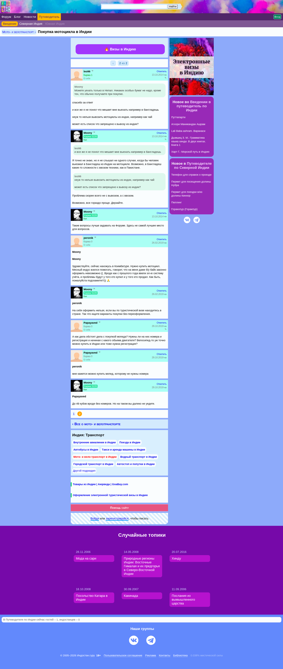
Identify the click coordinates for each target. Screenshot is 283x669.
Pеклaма (150, 655)
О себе (87, 78)
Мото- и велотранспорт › (19, 32)
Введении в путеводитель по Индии (194, 106)
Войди (95, 518)
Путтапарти (178, 117)
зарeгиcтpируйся (117, 518)
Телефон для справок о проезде (191, 174)
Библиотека (180, 655)
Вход (277, 16)
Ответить (162, 71)
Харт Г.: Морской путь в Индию (190, 151)
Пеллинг (176, 202)
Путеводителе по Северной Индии (193, 165)
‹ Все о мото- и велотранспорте (96, 424)
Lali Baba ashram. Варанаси (188, 130)
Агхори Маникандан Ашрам (188, 124)
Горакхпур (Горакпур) (184, 209)
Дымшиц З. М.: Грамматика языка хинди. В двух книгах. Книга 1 (188, 141)
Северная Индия (30, 23)
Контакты (164, 655)
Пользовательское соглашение (123, 655)
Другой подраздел (84, 470)
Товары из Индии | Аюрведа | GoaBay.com (100, 484)
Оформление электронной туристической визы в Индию (110, 495)
